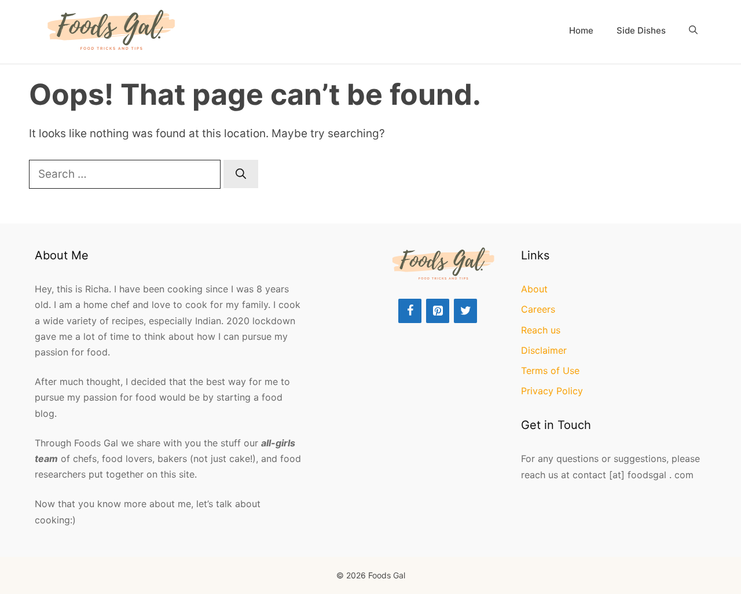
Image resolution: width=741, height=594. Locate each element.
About (534, 289)
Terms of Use (550, 370)
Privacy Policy (552, 391)
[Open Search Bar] (693, 30)
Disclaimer (544, 350)
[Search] (240, 174)
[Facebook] (409, 311)
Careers (538, 309)
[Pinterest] (437, 311)
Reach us (540, 330)
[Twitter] (465, 311)
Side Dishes (641, 30)
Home (581, 30)
